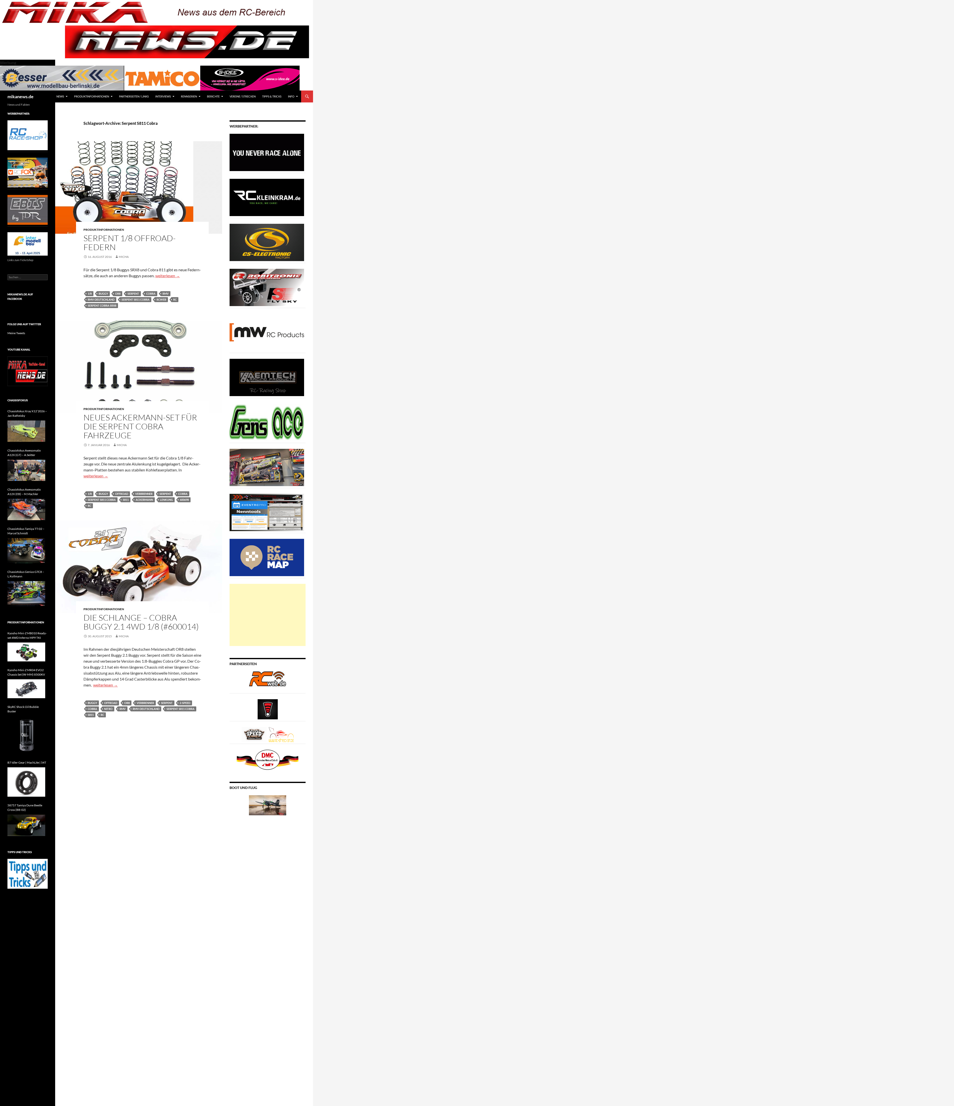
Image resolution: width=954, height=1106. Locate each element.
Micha (124, 257)
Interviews (163, 96)
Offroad (121, 493)
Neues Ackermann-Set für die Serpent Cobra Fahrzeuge (140, 426)
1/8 (90, 293)
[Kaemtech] (267, 377)
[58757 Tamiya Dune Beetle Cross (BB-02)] (26, 825)
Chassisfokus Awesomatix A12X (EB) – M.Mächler (24, 492)
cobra (151, 293)
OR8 (117, 293)
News (60, 96)
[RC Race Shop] (27, 135)
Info (291, 96)
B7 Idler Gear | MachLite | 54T (26, 762)
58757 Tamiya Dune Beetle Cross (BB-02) (24, 807)
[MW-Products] (267, 332)
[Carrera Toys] (267, 467)
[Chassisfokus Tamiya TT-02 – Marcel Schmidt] (26, 550)
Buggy (103, 293)
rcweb (161, 299)
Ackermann (144, 499)
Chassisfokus (17, 400)
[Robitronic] (267, 287)
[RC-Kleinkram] (267, 197)
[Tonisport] (267, 152)
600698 (184, 499)
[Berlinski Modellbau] (62, 77)
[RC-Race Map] (267, 557)
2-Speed (185, 702)
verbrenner (144, 493)
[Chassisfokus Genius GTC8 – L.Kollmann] (26, 593)
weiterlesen (167, 275)
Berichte (213, 96)
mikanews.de (20, 96)
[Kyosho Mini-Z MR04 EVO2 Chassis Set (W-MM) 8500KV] (26, 688)
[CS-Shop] (267, 242)
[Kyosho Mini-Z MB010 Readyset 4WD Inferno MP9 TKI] (26, 652)
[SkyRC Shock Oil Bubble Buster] (26, 735)
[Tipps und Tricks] (27, 873)
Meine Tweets (16, 333)
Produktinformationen (91, 96)
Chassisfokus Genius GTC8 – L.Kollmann (25, 574)
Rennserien (189, 96)
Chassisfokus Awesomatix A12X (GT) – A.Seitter (24, 453)
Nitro (108, 708)
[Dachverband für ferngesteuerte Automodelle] (268, 759)
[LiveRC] (268, 709)
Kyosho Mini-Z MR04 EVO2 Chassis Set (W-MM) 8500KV (26, 672)
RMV (165, 293)
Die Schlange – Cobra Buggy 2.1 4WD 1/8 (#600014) (141, 622)
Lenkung (166, 499)
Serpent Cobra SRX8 (102, 305)
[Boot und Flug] (267, 805)
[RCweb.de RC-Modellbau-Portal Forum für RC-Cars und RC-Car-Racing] (267, 681)
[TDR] (27, 209)
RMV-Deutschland (101, 299)
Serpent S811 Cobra (135, 299)
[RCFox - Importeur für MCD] (27, 172)
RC (175, 299)
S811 (126, 499)
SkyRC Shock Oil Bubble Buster (23, 709)
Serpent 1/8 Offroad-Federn (129, 242)
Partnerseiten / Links (134, 96)
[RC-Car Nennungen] (267, 512)
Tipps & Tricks (271, 96)
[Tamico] (162, 77)
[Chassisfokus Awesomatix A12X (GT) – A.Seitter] (26, 470)
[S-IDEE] (250, 77)
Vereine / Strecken (243, 96)
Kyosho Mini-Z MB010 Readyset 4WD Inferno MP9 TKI (27, 635)
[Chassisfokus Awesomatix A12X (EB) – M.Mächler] (26, 509)
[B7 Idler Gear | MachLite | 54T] (26, 781)
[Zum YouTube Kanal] (27, 371)
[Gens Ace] (267, 422)
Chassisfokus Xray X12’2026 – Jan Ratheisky (27, 413)
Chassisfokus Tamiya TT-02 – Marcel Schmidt (25, 531)
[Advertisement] (268, 615)
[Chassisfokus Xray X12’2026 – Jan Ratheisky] (26, 431)
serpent (133, 293)
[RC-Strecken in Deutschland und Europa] (281, 734)
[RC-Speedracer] (255, 734)
